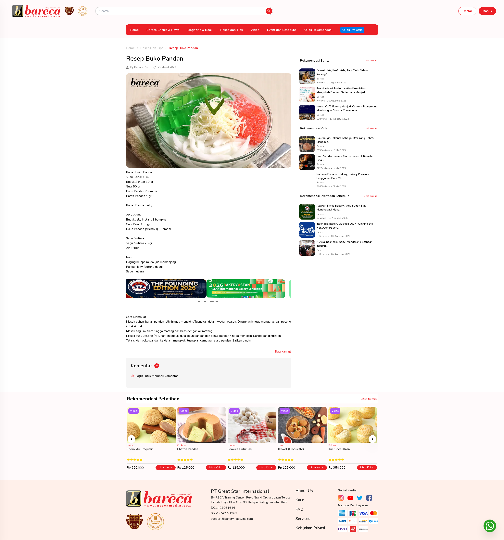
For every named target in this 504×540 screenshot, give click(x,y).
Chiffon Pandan (187, 449)
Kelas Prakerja (352, 30)
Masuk (487, 11)
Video (255, 30)
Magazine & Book (199, 30)
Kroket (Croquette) (291, 449)
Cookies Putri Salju (240, 449)
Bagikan (281, 351)
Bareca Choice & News (163, 30)
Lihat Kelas (165, 467)
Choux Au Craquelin (140, 449)
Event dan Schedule (281, 30)
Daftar (467, 11)
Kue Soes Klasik (339, 449)
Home (134, 30)
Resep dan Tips (231, 30)
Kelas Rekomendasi (318, 30)
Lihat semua (370, 60)
